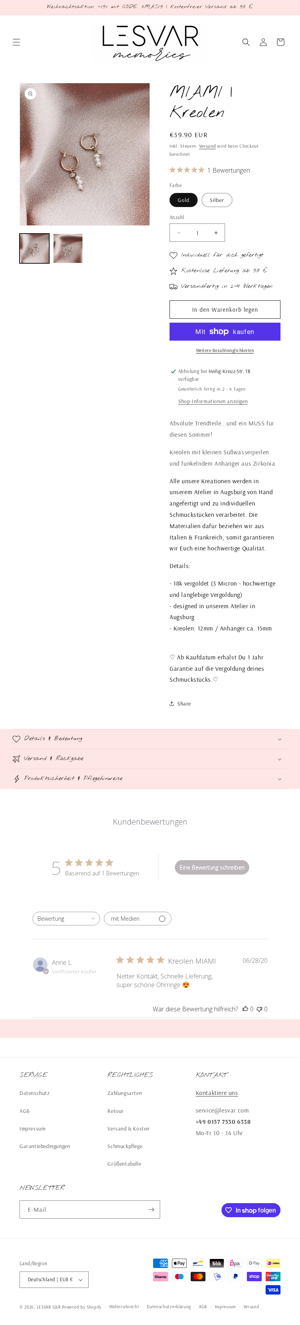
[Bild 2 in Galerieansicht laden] (68, 248)
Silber (217, 200)
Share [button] (184, 703)
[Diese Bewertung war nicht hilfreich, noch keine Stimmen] (259, 1009)
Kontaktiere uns (217, 1092)
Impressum (32, 1128)
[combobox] (66, 918)
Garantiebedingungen (45, 1146)
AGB (25, 1110)
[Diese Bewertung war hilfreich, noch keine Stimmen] (245, 1009)
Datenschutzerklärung (169, 1306)
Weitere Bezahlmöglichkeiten (225, 350)
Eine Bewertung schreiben (212, 867)
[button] (16, 42)
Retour (115, 1110)
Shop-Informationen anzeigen (213, 401)
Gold (183, 200)
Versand (207, 146)
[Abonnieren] (151, 1209)
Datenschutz (35, 1092)
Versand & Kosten (128, 1128)
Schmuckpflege (124, 1146)
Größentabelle (124, 1163)
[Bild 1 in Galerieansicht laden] (34, 248)
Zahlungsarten (124, 1092)
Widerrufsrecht (124, 1306)
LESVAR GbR (49, 1307)
